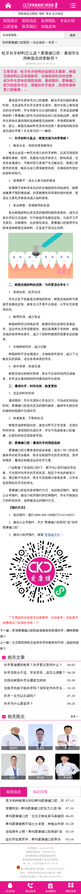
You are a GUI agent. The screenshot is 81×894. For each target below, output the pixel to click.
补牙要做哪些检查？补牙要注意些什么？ (33, 665)
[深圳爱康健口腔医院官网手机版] (40, 7)
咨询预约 (50, 891)
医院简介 (10, 21)
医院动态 (29, 21)
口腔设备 (10, 27)
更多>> (75, 716)
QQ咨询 (10, 891)
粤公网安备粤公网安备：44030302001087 (43, 869)
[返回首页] (8, 5)
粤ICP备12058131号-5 (50, 876)
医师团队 (48, 21)
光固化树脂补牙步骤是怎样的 (25, 680)
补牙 (51, 42)
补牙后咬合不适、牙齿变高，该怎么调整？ (34, 672)
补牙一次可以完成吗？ (20, 696)
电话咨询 (30, 891)
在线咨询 (48, 27)
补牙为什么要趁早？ (18, 703)
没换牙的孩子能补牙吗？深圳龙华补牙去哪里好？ (35, 688)
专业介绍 (67, 21)
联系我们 (29, 27)
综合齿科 (39, 42)
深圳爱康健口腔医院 (15, 42)
